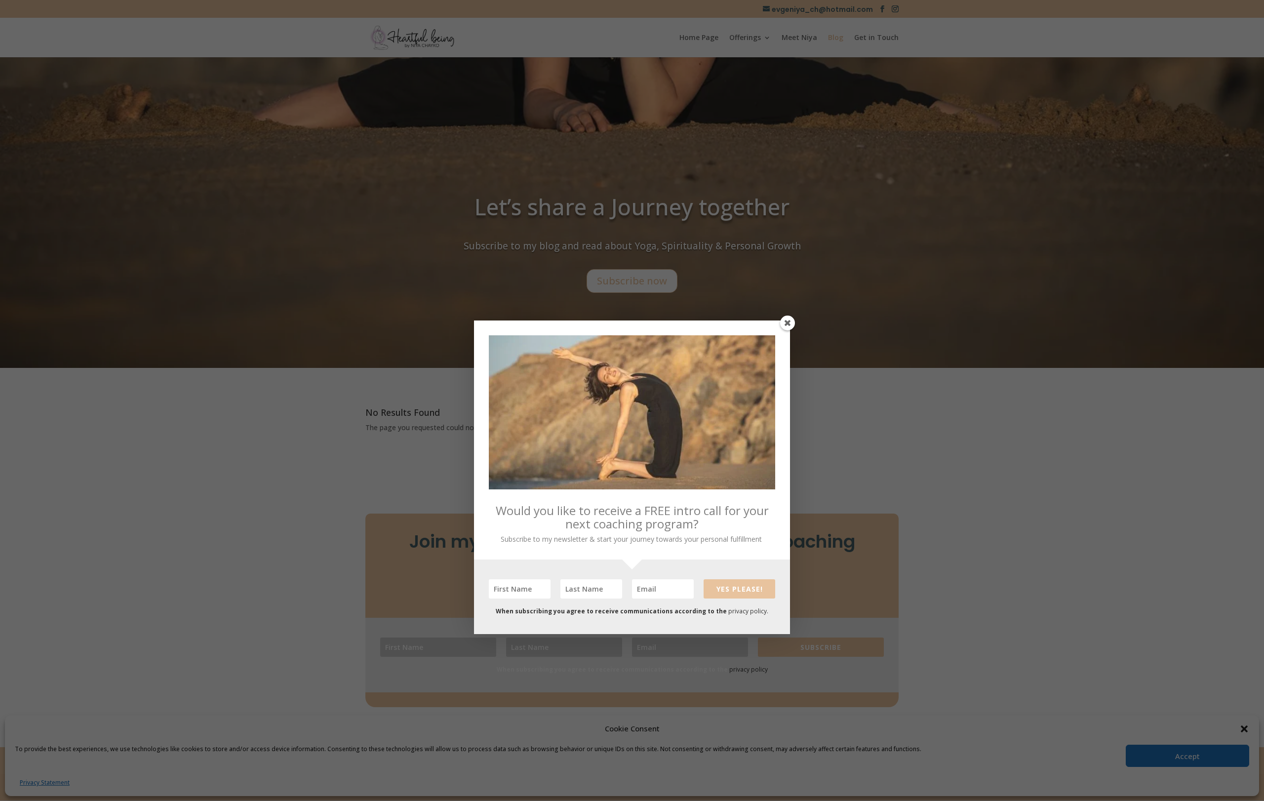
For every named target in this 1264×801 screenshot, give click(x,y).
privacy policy (747, 611)
